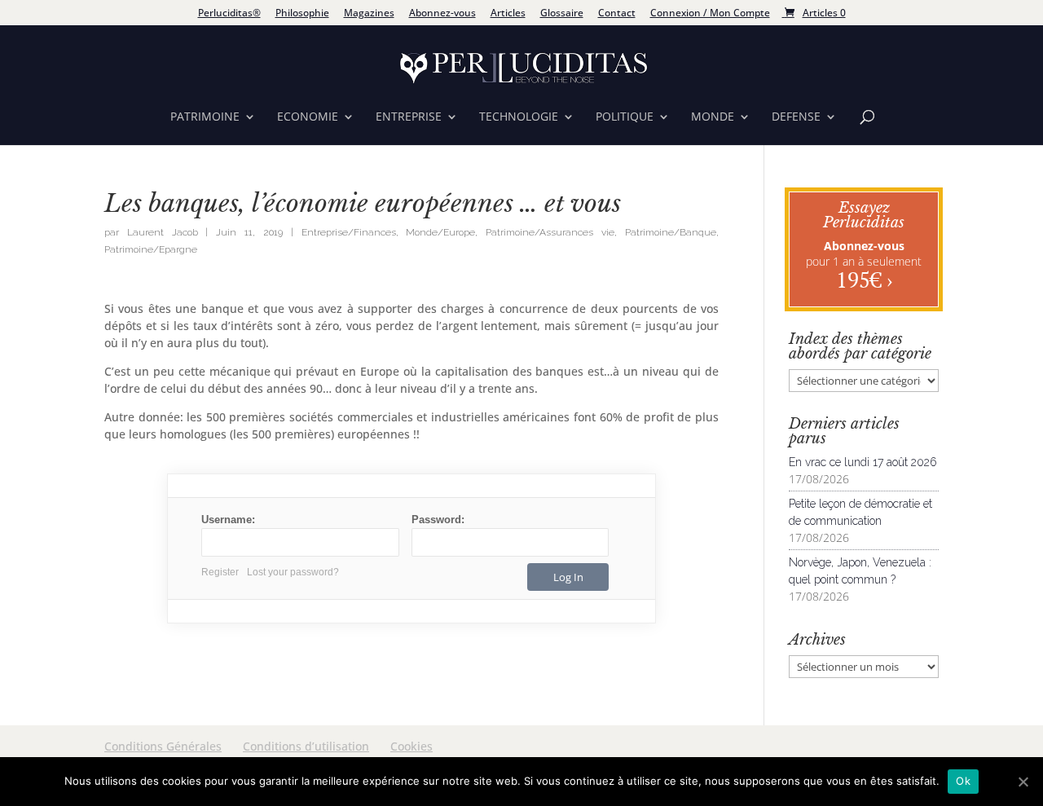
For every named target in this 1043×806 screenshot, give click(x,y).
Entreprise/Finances (348, 232)
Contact (617, 14)
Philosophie (302, 14)
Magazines (369, 14)
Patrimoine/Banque (670, 232)
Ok (963, 780)
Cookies (411, 746)
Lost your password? (293, 572)
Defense (796, 117)
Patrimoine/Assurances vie (550, 232)
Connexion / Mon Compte (710, 14)
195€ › (864, 279)
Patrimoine (205, 117)
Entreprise (409, 117)
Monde (712, 117)
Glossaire (561, 14)
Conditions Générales (163, 746)
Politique (625, 117)
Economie (307, 117)
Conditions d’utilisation (306, 746)
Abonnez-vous (442, 14)
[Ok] (1022, 781)
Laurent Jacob (162, 232)
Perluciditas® (229, 14)
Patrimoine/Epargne (150, 249)
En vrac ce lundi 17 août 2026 (863, 462)
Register (220, 572)
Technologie (518, 117)
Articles (508, 14)
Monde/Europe (440, 232)
